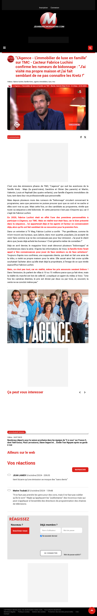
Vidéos (9, 81)
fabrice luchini (18, 81)
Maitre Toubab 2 (21, 490)
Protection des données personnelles (60, 612)
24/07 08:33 (18, 437)
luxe (50, 81)
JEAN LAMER (19, 475)
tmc (53, 81)
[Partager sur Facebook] (81, 137)
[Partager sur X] (85, 137)
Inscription (43, 7)
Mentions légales (9, 612)
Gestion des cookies (39, 612)
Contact (6, 614)
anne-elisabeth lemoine (16, 432)
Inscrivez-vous (20, 530)
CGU (77, 612)
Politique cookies (24, 612)
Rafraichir (80, 469)
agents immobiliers (41, 81)
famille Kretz (28, 81)
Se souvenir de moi (49, 536)
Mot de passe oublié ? (72, 554)
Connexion (55, 7)
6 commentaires (14, 137)
